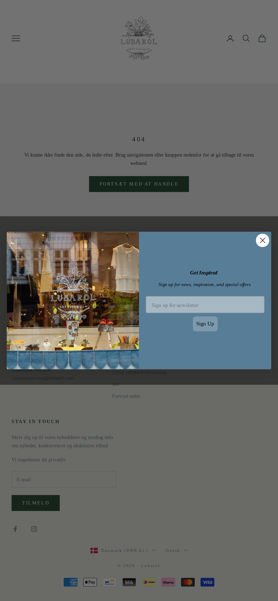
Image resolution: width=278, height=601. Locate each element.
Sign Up (205, 324)
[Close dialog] (263, 240)
